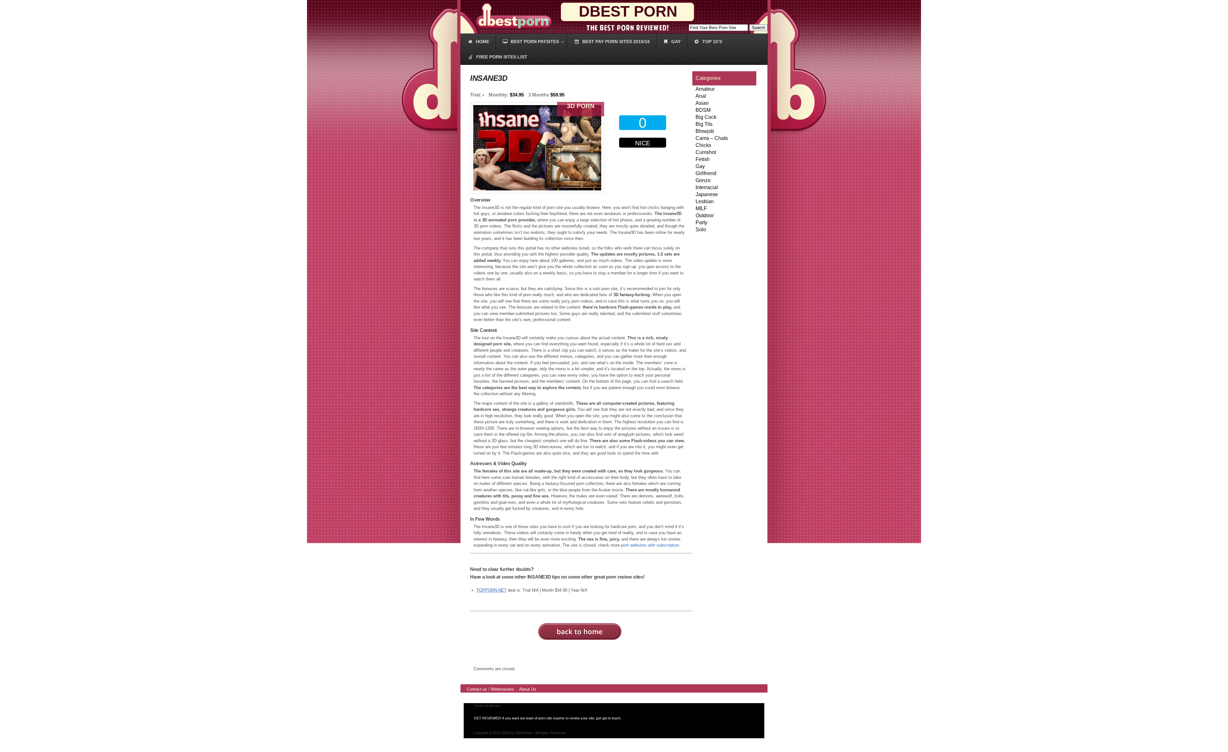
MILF (701, 208)
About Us (527, 689)
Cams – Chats (712, 138)
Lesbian (705, 201)
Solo (701, 229)
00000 (644, 169)
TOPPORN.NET (491, 590)
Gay (700, 166)
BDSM (703, 110)
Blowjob (705, 131)
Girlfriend (706, 173)
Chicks (703, 145)
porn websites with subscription (650, 545)
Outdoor (705, 215)
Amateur (705, 89)
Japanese (707, 194)
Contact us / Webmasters (490, 689)
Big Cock (706, 117)
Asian (702, 103)
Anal (701, 96)
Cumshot (706, 152)
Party (701, 222)
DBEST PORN (628, 11)
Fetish (703, 159)
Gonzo (703, 180)
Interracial (707, 187)
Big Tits (704, 124)
